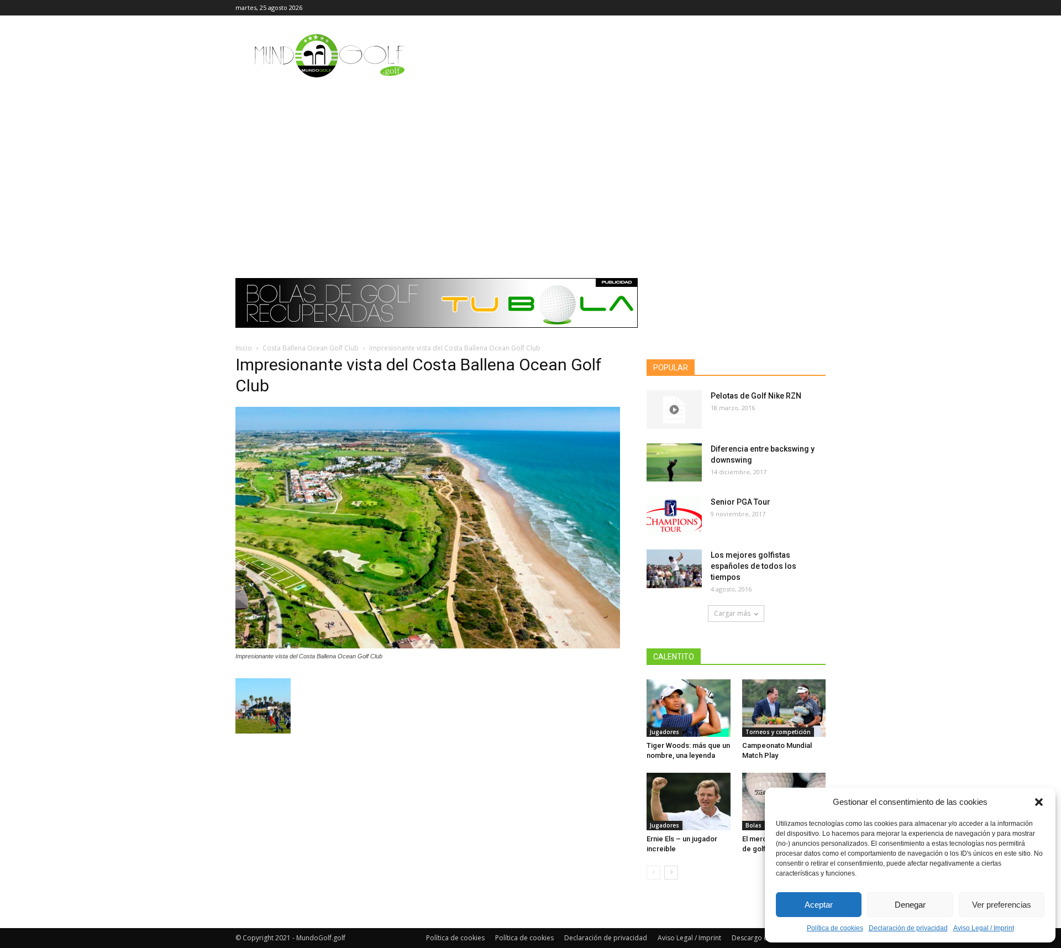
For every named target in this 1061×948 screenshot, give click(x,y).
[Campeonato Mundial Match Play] (784, 708)
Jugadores (664, 732)
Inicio (243, 348)
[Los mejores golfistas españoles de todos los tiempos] (674, 568)
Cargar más (732, 613)
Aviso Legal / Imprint (983, 928)
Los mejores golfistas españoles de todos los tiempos (753, 566)
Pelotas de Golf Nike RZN (756, 395)
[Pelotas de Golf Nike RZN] (674, 409)
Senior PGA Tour (740, 501)
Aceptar (819, 904)
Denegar (910, 904)
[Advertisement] (530, 168)
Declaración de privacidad (908, 928)
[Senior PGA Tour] (674, 515)
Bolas (753, 825)
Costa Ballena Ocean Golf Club (310, 348)
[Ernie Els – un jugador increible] (689, 801)
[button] (1038, 802)
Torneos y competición (778, 732)
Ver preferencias (1001, 904)
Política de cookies (835, 928)
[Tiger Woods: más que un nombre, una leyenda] (689, 708)
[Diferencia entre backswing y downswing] (674, 462)
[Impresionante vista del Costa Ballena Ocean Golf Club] (427, 645)
